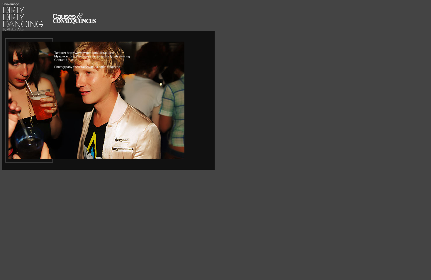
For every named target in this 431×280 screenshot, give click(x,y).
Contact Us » (63, 60)
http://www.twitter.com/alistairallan (90, 52)
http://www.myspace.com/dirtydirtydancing (100, 56)
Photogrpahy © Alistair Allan (73, 67)
